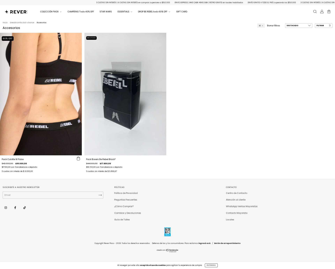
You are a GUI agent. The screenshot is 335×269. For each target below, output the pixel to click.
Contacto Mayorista (236, 212)
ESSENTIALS (124, 11)
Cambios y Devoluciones (127, 212)
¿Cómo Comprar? (124, 206)
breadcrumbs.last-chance (22, 22)
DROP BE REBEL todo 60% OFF (153, 11)
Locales (230, 219)
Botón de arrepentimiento (227, 243)
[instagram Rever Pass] (6, 207)
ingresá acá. (204, 243)
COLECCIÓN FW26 (49, 11)
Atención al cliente (235, 199)
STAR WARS (106, 11)
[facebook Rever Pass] (15, 207)
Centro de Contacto (236, 193)
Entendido (211, 265)
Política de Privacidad (126, 193)
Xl (259, 26)
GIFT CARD (181, 11)
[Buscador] (315, 11)
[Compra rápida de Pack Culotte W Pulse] (78, 158)
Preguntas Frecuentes (125, 199)
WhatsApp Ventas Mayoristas (242, 206)
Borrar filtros (273, 25)
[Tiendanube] (167, 251)
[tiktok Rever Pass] (24, 207)
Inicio (5, 22)
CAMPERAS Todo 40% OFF (81, 11)
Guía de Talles (122, 219)
